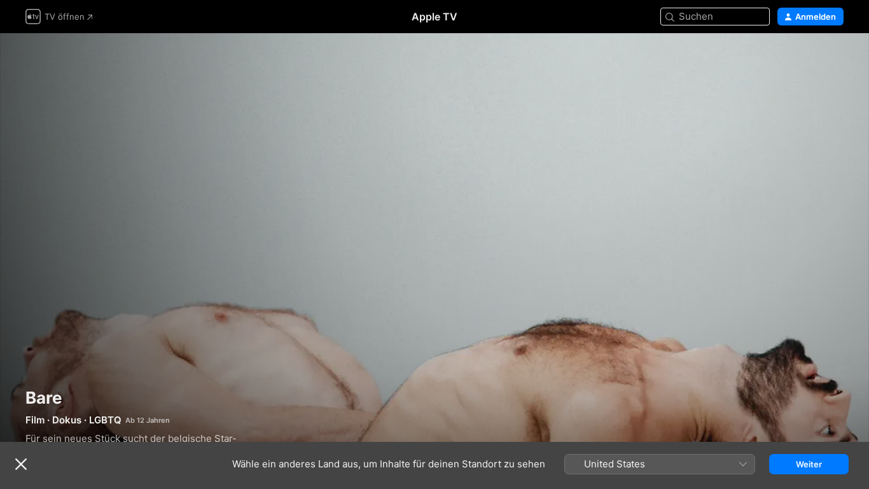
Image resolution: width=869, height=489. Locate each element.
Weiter (809, 464)
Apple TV (434, 16)
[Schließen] (21, 464)
